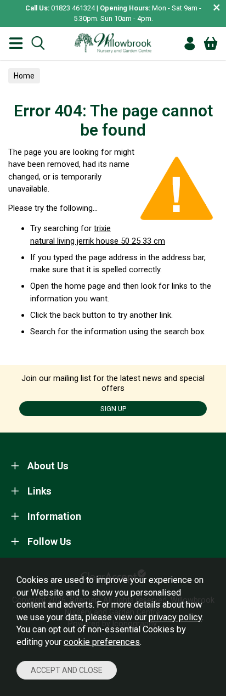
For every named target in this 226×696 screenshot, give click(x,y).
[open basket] (210, 43)
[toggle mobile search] (37, 43)
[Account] (190, 43)
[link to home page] (113, 43)
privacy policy (175, 617)
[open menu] (15, 43)
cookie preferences (102, 642)
